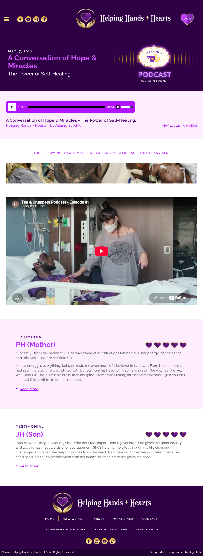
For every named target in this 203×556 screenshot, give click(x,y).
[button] (6, 19)
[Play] (12, 107)
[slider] (66, 107)
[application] (70, 107)
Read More (29, 389)
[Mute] (118, 107)
